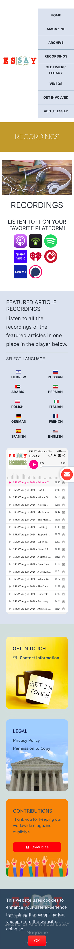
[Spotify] (50, 237)
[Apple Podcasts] (20, 237)
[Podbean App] (35, 237)
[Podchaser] (35, 268)
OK (37, 940)
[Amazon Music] (20, 252)
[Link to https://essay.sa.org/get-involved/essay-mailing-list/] (67, 474)
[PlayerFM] (50, 252)
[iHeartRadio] (35, 252)
